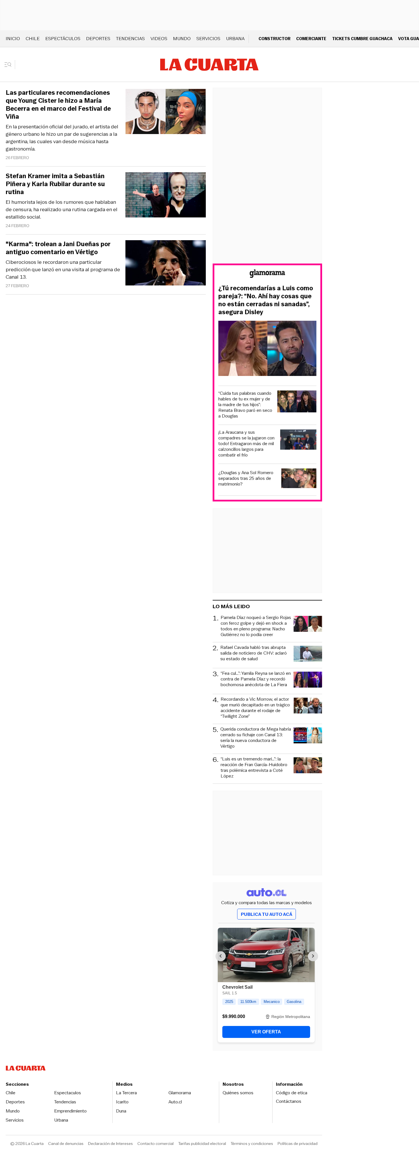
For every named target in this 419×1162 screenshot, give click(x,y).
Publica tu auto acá (266, 914)
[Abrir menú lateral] (10, 64)
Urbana (235, 38)
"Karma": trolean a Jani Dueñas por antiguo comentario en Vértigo (58, 248)
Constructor (274, 38)
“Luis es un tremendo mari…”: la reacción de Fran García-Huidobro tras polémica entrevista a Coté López (254, 767)
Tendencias (130, 38)
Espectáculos (62, 38)
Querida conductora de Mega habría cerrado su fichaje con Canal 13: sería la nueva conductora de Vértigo (255, 737)
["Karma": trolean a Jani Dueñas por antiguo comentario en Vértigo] (165, 263)
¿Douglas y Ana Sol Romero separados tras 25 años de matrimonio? (245, 478)
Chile (33, 38)
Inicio (13, 38)
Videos (158, 38)
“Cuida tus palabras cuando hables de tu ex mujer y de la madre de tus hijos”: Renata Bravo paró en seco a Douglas (245, 404)
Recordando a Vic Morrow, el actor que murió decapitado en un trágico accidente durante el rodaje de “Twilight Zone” (255, 707)
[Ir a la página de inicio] (209, 64)
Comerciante (311, 38)
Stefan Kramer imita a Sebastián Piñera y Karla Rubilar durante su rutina (55, 184)
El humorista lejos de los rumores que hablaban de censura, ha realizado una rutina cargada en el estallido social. (61, 209)
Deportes (98, 38)
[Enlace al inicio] (267, 274)
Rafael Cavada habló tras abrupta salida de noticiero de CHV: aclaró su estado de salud (253, 653)
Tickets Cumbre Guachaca (362, 38)
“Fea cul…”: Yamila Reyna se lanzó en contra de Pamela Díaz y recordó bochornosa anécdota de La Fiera (256, 679)
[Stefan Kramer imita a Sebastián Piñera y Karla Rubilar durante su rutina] (165, 195)
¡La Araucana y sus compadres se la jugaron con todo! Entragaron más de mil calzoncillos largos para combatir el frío (246, 443)
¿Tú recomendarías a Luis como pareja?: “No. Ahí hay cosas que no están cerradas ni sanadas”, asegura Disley (265, 300)
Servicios (208, 38)
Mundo (182, 38)
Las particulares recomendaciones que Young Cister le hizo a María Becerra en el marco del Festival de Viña (58, 105)
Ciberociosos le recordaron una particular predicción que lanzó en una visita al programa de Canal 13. (63, 269)
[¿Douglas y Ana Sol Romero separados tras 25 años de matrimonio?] (299, 479)
